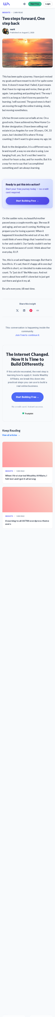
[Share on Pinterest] (31, 310)
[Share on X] (17, 310)
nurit (12, 29)
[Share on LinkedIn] (24, 310)
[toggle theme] (24, 4)
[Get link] (37, 310)
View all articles (11, 435)
